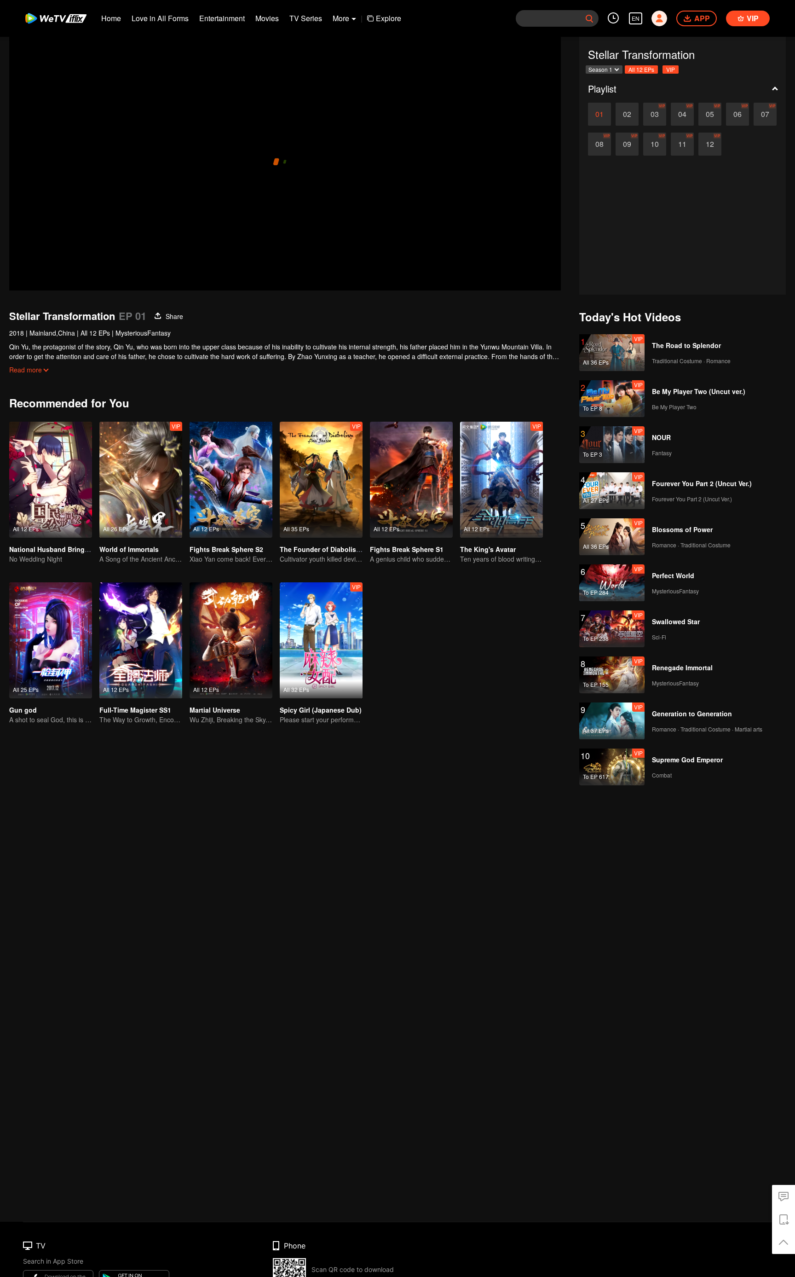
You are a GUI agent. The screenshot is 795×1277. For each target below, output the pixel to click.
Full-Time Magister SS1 (135, 709)
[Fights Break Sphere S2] (231, 480)
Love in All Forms (160, 18)
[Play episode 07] (765, 114)
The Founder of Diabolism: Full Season (341, 549)
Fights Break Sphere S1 (407, 549)
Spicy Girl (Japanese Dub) (321, 709)
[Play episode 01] (599, 114)
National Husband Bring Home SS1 (63, 549)
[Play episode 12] (709, 144)
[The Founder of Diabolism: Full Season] (321, 480)
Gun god (23, 709)
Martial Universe (215, 709)
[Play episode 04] (682, 114)
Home (111, 18)
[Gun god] (50, 640)
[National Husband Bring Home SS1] (50, 480)
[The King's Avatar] (501, 480)
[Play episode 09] (627, 144)
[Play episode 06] (737, 114)
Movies (267, 18)
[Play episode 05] (709, 114)
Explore (388, 18)
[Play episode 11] (682, 144)
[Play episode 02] (627, 114)
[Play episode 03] (654, 114)
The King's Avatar (488, 549)
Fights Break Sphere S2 (226, 549)
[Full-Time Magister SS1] (140, 640)
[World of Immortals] (140, 480)
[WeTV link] (56, 18)
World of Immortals (129, 549)
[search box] (589, 18)
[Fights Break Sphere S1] (411, 480)
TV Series (305, 18)
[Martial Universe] (231, 640)
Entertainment (222, 18)
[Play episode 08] (599, 144)
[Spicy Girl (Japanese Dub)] (321, 640)
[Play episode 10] (654, 144)
